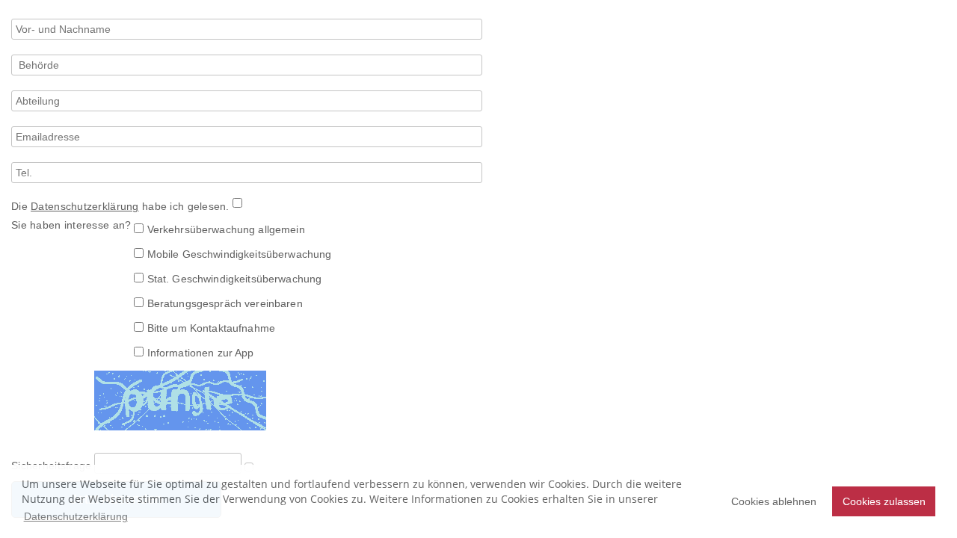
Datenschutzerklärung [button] (76, 516)
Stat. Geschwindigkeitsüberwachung (232, 279)
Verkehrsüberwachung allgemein (224, 229)
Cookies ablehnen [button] (773, 501)
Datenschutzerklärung (85, 206)
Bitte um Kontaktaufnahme (209, 328)
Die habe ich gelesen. (122, 206)
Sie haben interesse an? (71, 225)
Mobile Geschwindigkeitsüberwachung (237, 254)
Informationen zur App (198, 353)
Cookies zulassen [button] (884, 501)
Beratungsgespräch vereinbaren (223, 303)
